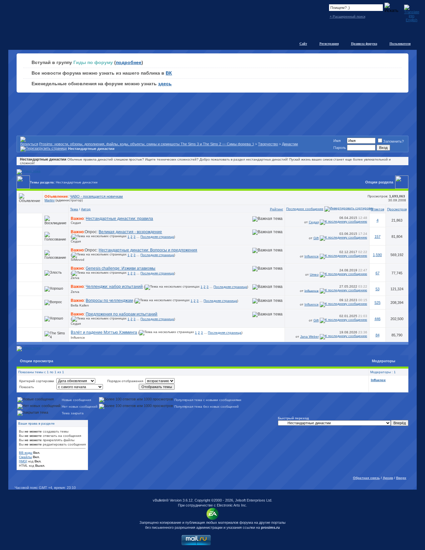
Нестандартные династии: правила (119, 218)
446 (378, 319)
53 (378, 289)
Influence (311, 256)
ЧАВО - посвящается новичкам (96, 196)
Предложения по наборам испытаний (121, 314)
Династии (290, 144)
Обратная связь (366, 478)
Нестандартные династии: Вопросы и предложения (148, 250)
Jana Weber (309, 336)
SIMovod (77, 259)
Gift (316, 238)
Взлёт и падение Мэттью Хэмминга (104, 332)
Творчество (268, 144)
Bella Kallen (80, 305)
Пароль (339, 148)
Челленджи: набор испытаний (114, 286)
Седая (76, 223)
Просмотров (397, 209)
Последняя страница (157, 237)
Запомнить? (393, 141)
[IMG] (23, 461)
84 (378, 335)
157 (378, 237)
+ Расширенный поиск (347, 16)
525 (378, 303)
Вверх (401, 478)
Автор (86, 209)
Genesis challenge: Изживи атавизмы (120, 268)
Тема (74, 209)
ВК (169, 73)
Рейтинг (276, 209)
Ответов (377, 209)
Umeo (314, 274)
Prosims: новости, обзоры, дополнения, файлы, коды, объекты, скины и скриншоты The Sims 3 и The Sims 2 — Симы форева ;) (146, 144)
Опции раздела (379, 182)
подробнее (128, 62)
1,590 (377, 255)
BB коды (25, 452)
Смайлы (25, 457)
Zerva (75, 278)
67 (378, 273)
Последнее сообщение (304, 209)
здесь (165, 83)
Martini (49, 200)
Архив (388, 478)
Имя (337, 141)
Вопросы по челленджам (109, 300)
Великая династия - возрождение (130, 232)
